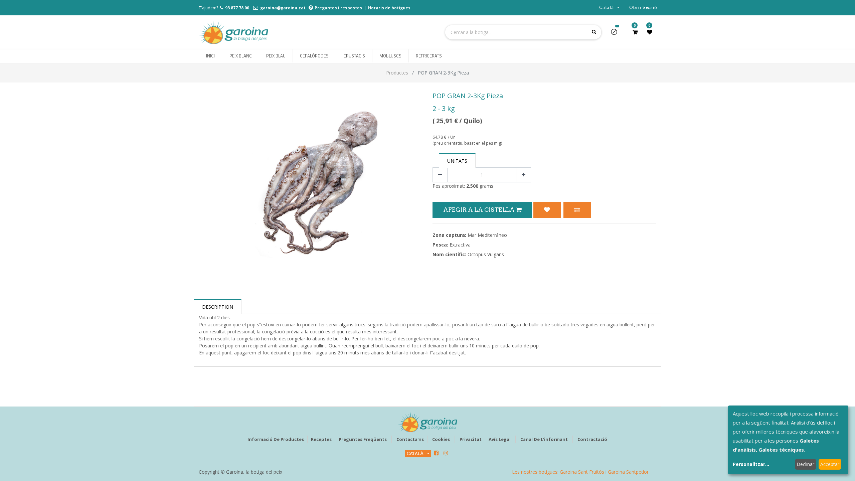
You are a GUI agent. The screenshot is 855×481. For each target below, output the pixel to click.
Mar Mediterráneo (487, 235)
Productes (397, 72)
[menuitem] (210, 56)
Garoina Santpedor (628, 472)
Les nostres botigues (534, 472)
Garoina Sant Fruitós (582, 472)
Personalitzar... (751, 464)
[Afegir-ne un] (523, 174)
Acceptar (829, 464)
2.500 (472, 186)
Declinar (805, 464)
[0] (635, 32)
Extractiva (460, 245)
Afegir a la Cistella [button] (479, 209)
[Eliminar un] (440, 174)
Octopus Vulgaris (486, 254)
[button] (616, 34)
